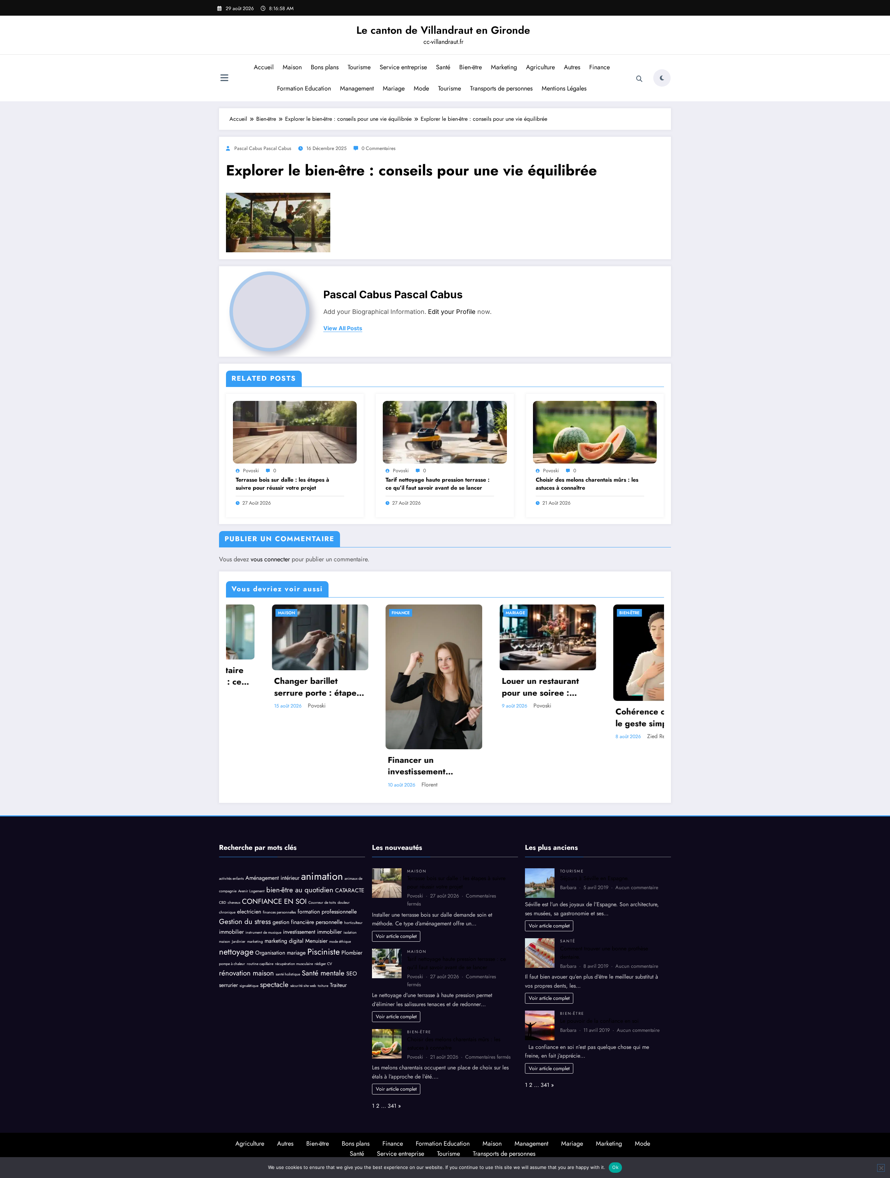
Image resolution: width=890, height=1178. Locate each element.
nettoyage (236, 952)
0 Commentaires (379, 148)
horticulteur (353, 922)
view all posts (342, 328)
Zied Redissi (615, 736)
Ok (615, 1167)
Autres (572, 67)
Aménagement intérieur (272, 878)
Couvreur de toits (322, 902)
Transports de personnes (501, 88)
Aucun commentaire (636, 887)
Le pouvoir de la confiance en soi (599, 1021)
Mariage (394, 88)
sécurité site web (303, 985)
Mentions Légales (564, 88)
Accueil (264, 67)
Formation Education (304, 88)
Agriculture (540, 67)
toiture (323, 985)
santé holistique (288, 974)
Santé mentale (323, 973)
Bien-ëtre (470, 67)
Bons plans (325, 67)
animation (322, 876)
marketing (255, 941)
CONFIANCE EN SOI (274, 901)
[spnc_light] (662, 78)
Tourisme (359, 67)
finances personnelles (279, 912)
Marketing (504, 67)
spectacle (274, 984)
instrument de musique (263, 932)
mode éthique (340, 941)
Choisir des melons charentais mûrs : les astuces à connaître (587, 483)
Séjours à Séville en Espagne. (594, 878)
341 (392, 1106)
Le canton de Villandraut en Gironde (443, 30)
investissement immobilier (312, 932)
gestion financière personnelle (307, 922)
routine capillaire (260, 963)
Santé (443, 67)
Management (357, 88)
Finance (599, 67)
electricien (249, 912)
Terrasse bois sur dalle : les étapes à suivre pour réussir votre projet (282, 483)
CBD (222, 902)
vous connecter (270, 559)
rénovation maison (246, 973)
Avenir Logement (251, 891)
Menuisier (316, 941)
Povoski (251, 470)
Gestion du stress (245, 921)
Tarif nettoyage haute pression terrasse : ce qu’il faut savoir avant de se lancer (438, 483)
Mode (421, 88)
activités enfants (231, 878)
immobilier (231, 932)
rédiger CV (323, 963)
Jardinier (238, 941)
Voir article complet (396, 936)
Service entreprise (403, 67)
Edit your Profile (452, 311)
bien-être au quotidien (299, 890)
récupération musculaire (294, 963)
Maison (292, 67)
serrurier (228, 985)
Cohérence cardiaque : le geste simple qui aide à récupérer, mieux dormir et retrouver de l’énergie (615, 717)
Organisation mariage (280, 953)
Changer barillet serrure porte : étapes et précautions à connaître (271, 686)
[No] (881, 1168)
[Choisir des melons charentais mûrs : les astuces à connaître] (595, 431)
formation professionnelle (327, 912)
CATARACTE (349, 890)
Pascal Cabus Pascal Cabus (262, 148)
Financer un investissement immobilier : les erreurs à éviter (388, 765)
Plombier (351, 953)
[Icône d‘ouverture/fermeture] (224, 78)
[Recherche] (639, 79)
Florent (384, 785)
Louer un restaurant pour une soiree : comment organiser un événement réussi (500, 686)
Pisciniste (323, 952)
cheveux (234, 902)
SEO (351, 974)
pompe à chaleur (232, 963)
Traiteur (338, 985)
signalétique (249, 985)
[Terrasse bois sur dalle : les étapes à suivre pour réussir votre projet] (295, 431)
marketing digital (284, 941)
